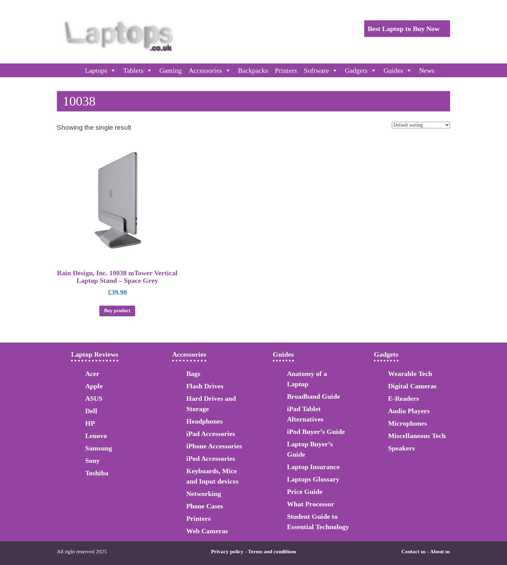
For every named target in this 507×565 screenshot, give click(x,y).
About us (440, 551)
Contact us (413, 551)
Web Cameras (207, 531)
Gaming (170, 70)
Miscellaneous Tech (417, 435)
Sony (92, 460)
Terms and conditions (272, 551)
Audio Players (409, 411)
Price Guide (304, 491)
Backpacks (253, 70)
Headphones (204, 421)
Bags (193, 373)
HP (90, 423)
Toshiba (96, 473)
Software (316, 70)
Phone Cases (204, 506)
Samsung (98, 448)
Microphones (407, 423)
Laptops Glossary (313, 479)
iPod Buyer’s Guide (316, 431)
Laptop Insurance (313, 466)
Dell (91, 411)
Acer (92, 373)
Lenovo (96, 435)
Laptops (96, 70)
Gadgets (356, 70)
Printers (286, 70)
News (427, 70)
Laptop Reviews (94, 354)
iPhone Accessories (214, 446)
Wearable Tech (410, 373)
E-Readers (403, 398)
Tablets (133, 70)
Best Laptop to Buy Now (404, 28)
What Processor (310, 504)
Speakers (401, 448)
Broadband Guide (313, 396)
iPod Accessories (210, 458)
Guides (393, 70)
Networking (203, 493)
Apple (94, 386)
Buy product (117, 310)
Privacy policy (227, 551)
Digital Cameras (412, 386)
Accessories (205, 70)
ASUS (93, 398)
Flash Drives (204, 386)
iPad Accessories (210, 433)
